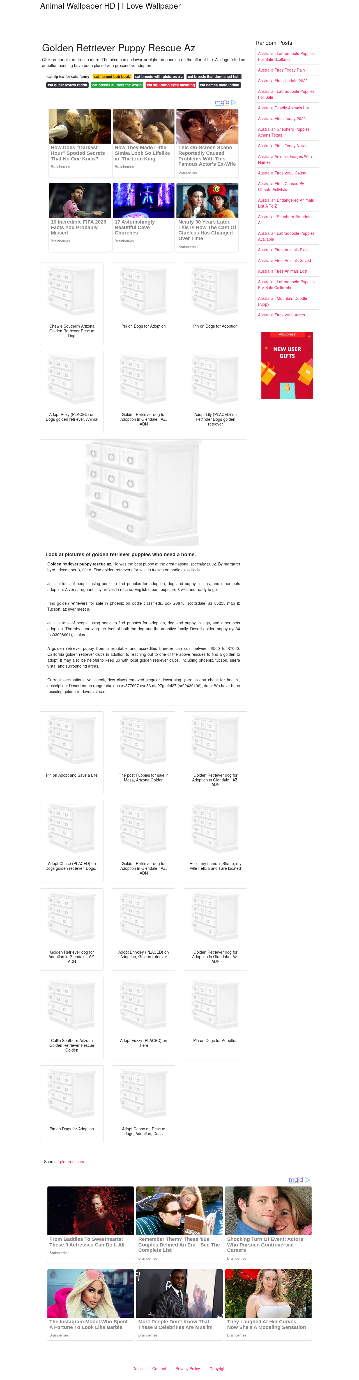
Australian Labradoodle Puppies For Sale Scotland (286, 56)
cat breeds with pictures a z (159, 76)
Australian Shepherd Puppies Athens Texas (284, 132)
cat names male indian (219, 85)
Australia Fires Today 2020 (282, 118)
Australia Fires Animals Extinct (285, 249)
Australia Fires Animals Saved (284, 260)
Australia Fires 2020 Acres (281, 315)
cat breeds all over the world (117, 85)
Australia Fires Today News (282, 145)
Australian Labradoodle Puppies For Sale (286, 94)
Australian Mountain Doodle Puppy (282, 301)
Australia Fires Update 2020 (283, 80)
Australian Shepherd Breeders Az (285, 219)
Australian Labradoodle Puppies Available (286, 236)
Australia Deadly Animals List (283, 108)
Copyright (218, 1368)
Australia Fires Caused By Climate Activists (281, 186)
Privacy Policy (188, 1368)
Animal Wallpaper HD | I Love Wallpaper (110, 5)
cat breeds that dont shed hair (214, 76)
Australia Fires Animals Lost (282, 271)
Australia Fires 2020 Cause (282, 173)
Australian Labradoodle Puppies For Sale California (286, 284)
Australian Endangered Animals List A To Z (286, 203)
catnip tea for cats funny (68, 76)
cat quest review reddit (67, 85)
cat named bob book (112, 76)
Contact (159, 1368)
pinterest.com (72, 1161)
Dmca (137, 1368)
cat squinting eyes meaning (171, 85)
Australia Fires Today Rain (281, 70)
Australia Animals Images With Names (285, 159)
